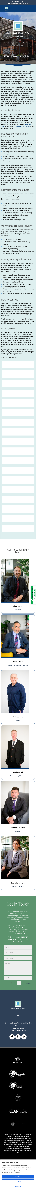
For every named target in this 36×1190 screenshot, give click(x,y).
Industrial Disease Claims (18, 384)
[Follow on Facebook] (12, 1036)
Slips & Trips (18, 393)
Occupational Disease (18, 490)
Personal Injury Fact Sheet (18, 528)
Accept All (18, 1176)
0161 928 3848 (18, 2)
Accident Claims (18, 461)
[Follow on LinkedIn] (24, 1036)
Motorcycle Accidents (18, 432)
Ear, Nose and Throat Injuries (18, 509)
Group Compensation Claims (18, 499)
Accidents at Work (18, 374)
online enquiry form (22, 126)
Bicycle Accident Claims (18, 422)
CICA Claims (18, 441)
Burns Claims (18, 451)
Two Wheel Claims (18, 364)
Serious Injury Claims (18, 412)
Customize (18, 1181)
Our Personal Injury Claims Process (18, 518)
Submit (27, 983)
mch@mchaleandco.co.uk (18, 1030)
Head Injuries (18, 480)
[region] (18, 1174)
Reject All (18, 1186)
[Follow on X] (18, 1036)
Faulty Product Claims (18, 470)
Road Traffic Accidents (18, 403)
